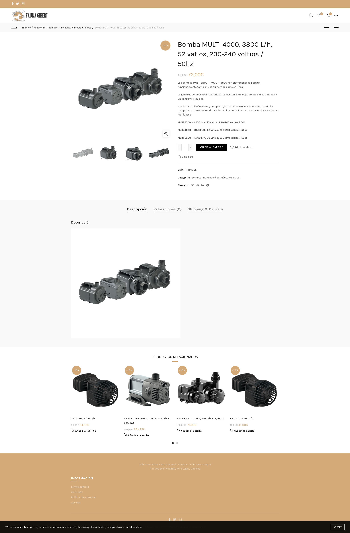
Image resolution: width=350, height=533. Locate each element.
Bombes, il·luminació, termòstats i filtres (69, 27)
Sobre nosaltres (148, 464)
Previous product (326, 27)
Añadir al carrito (211, 147)
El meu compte (202, 464)
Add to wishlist (244, 147)
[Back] (14, 27)
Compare (187, 156)
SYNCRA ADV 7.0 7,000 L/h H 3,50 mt (200, 418)
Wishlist (321, 14)
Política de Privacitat (162, 468)
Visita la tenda (169, 464)
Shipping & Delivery (205, 209)
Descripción (137, 209)
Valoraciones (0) (167, 209)
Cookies (195, 468)
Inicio (28, 27)
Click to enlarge (166, 133)
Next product (335, 27)
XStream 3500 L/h (242, 418)
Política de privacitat (83, 497)
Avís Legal (183, 468)
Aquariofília (40, 27)
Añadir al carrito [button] (85, 430)
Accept (338, 527)
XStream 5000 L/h (83, 418)
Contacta (185, 464)
